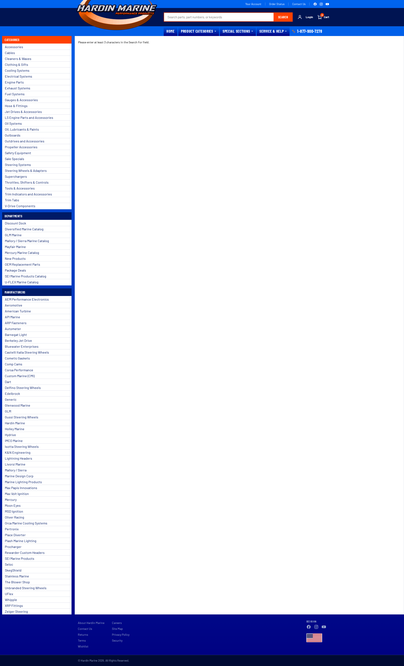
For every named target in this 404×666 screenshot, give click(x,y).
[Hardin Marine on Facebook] (315, 4)
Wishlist (83, 646)
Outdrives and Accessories (24, 141)
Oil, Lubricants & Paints (22, 129)
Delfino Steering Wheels (23, 388)
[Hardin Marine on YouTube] (327, 4)
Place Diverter (15, 535)
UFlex (9, 594)
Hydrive (10, 435)
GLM (8, 411)
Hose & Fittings (16, 106)
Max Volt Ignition (17, 494)
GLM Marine (13, 235)
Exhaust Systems (17, 88)
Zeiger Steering (16, 611)
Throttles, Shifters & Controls (27, 182)
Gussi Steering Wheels (21, 417)
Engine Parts (14, 82)
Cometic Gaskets (17, 358)
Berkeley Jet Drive (18, 340)
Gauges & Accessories (21, 100)
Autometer (13, 329)
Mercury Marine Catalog (22, 253)
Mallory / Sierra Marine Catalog (27, 241)
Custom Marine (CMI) (20, 376)
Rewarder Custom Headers (25, 553)
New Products (15, 258)
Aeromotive (13, 305)
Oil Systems (13, 123)
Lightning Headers (18, 458)
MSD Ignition (14, 511)
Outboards (12, 135)
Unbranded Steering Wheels (26, 588)
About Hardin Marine (91, 623)
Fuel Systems (15, 94)
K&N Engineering (18, 452)
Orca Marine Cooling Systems (26, 523)
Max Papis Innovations (21, 488)
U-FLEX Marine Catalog (22, 282)
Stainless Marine (17, 576)
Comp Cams (13, 364)
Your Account (253, 4)
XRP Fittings (14, 606)
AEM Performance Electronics (27, 299)
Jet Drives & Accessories (23, 112)
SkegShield (13, 570)
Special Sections (236, 31)
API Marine (12, 317)
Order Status (276, 4)
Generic (10, 399)
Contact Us (299, 4)
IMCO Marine (14, 441)
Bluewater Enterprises (22, 346)
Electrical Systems (18, 76)
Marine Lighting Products (23, 482)
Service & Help (271, 31)
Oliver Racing (14, 517)
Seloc (9, 564)
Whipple (11, 600)
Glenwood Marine (17, 405)
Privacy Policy (120, 634)
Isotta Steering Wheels (22, 446)
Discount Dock (15, 223)
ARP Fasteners (16, 323)
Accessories (14, 47)
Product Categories (197, 31)
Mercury (11, 499)
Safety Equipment (18, 153)
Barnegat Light (16, 335)
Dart (8, 382)
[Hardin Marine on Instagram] (321, 4)
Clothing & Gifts (16, 64)
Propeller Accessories (21, 147)
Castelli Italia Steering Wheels (27, 352)
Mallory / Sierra (16, 470)
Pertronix (12, 529)
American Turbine (18, 311)
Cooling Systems (17, 70)
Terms (82, 640)
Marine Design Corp (19, 476)
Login (309, 17)
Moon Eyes (13, 505)
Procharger (13, 547)
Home (170, 31)
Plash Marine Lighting (20, 541)
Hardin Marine (15, 423)
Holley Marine (14, 429)
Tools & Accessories (20, 188)
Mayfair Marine (15, 247)
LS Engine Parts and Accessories (29, 117)
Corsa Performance (19, 370)
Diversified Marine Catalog (24, 229)
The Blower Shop (17, 582)
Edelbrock (12, 393)
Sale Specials (14, 159)
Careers (117, 623)
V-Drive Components (20, 206)
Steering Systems (18, 165)
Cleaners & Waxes (18, 59)
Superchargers (16, 176)
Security (117, 640)
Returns (83, 634)
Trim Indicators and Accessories (28, 194)
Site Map (117, 628)
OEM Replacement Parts (22, 264)
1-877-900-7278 (309, 31)
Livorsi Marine (15, 464)
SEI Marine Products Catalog (25, 276)
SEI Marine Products (19, 558)
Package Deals (15, 270)
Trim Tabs (12, 200)
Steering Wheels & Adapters (26, 170)
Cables (10, 53)
